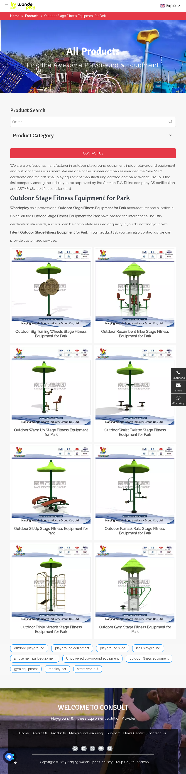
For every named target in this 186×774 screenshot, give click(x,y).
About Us (39, 733)
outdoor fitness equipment (149, 658)
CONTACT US (93, 153)
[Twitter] (92, 748)
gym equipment (26, 669)
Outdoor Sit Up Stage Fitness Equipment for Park (51, 530)
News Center (133, 733)
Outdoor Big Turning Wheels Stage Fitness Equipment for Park (51, 333)
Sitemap (143, 762)
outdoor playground (29, 648)
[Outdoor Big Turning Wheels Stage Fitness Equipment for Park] (51, 287)
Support (113, 733)
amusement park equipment (34, 658)
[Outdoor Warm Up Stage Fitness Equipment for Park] (51, 386)
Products (58, 733)
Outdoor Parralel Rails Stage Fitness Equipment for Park (135, 530)
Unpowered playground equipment (92, 658)
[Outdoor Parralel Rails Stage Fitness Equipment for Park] (134, 484)
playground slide (112, 648)
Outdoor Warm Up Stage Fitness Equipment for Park (51, 432)
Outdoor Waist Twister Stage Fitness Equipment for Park (135, 432)
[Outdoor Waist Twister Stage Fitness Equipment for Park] (134, 386)
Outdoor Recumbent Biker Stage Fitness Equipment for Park (135, 333)
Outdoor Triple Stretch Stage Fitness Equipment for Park (51, 629)
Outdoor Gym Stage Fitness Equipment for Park (135, 629)
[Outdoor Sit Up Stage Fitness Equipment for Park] (51, 484)
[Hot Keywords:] (171, 122)
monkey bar (57, 669)
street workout (87, 669)
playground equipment (72, 648)
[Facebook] (75, 748)
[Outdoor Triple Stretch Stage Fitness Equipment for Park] (51, 583)
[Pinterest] (110, 748)
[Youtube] (101, 748)
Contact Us (157, 733)
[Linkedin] (84, 748)
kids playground (148, 648)
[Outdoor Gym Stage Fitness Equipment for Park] (134, 583)
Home (24, 733)
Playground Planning (86, 733)
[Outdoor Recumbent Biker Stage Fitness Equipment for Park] (134, 287)
